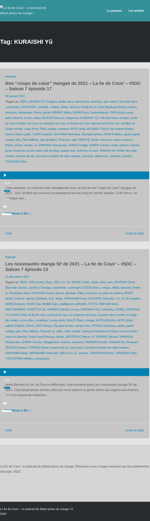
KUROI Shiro (18, 314)
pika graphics (48, 139)
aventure (96, 101)
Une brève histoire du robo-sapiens (106, 347)
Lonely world (57, 320)
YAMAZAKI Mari (15, 161)
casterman (12, 107)
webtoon (115, 156)
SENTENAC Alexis (77, 336)
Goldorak (41, 298)
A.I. (64, 282)
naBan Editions (14, 325)
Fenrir (37, 112)
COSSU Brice (91, 287)
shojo (114, 145)
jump (130, 112)
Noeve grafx (23, 134)
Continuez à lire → (18, 213)
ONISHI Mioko (112, 134)
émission (11, 112)
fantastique (25, 112)
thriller (120, 150)
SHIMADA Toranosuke (52, 145)
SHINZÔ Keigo (78, 145)
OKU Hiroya (44, 325)
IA (123, 298)
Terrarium (132, 342)
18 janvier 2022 (15, 96)
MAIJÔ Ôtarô (75, 320)
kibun (37, 117)
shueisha (19, 150)
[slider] (7, 213)
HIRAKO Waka (61, 112)
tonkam (10, 156)
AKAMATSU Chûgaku (43, 101)
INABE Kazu (81, 112)
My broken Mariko (122, 128)
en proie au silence (111, 293)
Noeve (9, 134)
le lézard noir (76, 123)
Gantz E (19, 298)
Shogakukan (51, 342)
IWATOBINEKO (15, 309)
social (30, 150)
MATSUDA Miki (106, 320)
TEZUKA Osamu (16, 347)
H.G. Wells (56, 298)
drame (133, 107)
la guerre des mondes (112, 314)
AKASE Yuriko (80, 282)
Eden (81, 293)
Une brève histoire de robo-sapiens (58, 156)
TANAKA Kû (107, 150)
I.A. (118, 298)
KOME (119, 309)
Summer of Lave (87, 150)
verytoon (87, 156)
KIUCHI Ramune (53, 117)
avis (106, 101)
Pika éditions (30, 139)
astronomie (82, 101)
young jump (41, 358)
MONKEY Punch (98, 128)
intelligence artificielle (73, 304)
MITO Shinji (77, 128)
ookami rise (82, 325)
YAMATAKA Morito (102, 353)
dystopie (70, 293)
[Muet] (5, 206)
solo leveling (51, 150)
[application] (74, 176)
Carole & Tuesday (39, 287)
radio (74, 139)
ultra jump (76, 347)
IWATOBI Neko (108, 304)
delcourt (74, 107)
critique (54, 107)
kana (8, 117)
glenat (46, 112)
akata (62, 101)
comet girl (74, 287)
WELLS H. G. (68, 353)
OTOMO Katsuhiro (103, 325)
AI (68, 282)
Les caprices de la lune (99, 123)
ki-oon (28, 117)
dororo (60, 293)
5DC (57, 282)
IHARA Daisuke (15, 304)
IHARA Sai (34, 304)
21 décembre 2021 (17, 276)
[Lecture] (5, 175)
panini (127, 134)
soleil (38, 150)
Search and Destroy (41, 336)
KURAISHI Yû (88, 117)
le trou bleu (27, 320)
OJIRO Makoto (42, 134)
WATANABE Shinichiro (43, 353)
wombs (127, 156)
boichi (114, 101)
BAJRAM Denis (125, 282)
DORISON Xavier (42, 293)
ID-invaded (133, 298)
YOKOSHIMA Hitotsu (19, 358)
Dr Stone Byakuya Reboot (110, 107)
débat (64, 107)
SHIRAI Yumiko (99, 145)
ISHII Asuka (117, 112)
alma (70, 101)
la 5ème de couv (27, 123)
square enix (67, 150)
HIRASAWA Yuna (75, 298)
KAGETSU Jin (36, 309)
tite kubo (131, 150)
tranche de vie (25, 156)
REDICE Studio (89, 139)
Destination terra (19, 293)
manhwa (63, 128)
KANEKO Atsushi (58, 309)
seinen (18, 145)
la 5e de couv (37, 314)
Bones (23, 287)
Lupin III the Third (35, 128)
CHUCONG (28, 107)
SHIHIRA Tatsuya (106, 336)
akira (103, 282)
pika (18, 139)
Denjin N (86, 107)
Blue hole (11, 287)
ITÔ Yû (92, 304)
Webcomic (101, 156)
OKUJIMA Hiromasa (67, 134)
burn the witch (128, 101)
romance (106, 139)
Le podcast (114, 10)
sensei (28, 145)
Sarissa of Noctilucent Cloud (99, 331)
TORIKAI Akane (39, 347)
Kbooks (18, 117)
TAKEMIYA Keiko (96, 342)
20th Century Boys (41, 282)
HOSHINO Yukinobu (101, 298)
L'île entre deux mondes (114, 117)
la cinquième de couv (52, 123)
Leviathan (41, 320)
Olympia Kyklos (91, 134)
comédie (43, 107)
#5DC (23, 101)
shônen (124, 145)
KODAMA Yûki (90, 309)
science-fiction (128, 331)
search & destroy (16, 336)
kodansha (71, 117)
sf (35, 145)
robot (67, 331)
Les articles (136, 10)
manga (51, 128)
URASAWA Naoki (16, 353)
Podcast (10, 77)
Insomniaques (99, 112)
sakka (117, 139)
